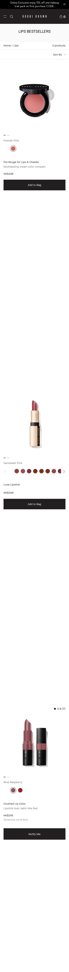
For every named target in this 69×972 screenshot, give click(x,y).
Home (7, 45)
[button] (5, 16)
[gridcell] (13, 149)
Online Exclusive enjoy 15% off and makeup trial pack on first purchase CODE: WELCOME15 (34, 6)
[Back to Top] (62, 964)
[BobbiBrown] (35, 16)
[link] (62, 16)
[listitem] (34, 221)
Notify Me (34, 834)
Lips (16, 45)
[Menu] (5, 16)
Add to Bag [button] (34, 184)
